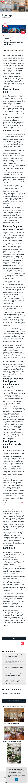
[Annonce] (14, 11)
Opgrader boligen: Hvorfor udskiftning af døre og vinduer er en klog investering (14, 681)
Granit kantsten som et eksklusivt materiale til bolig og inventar (13, 655)
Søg (14, 638)
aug (23, 32)
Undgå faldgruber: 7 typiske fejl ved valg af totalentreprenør (15, 661)
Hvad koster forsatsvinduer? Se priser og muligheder (14, 668)
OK (16, 779)
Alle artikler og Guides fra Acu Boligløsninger (10, 37)
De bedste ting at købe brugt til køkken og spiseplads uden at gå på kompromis (15, 674)
